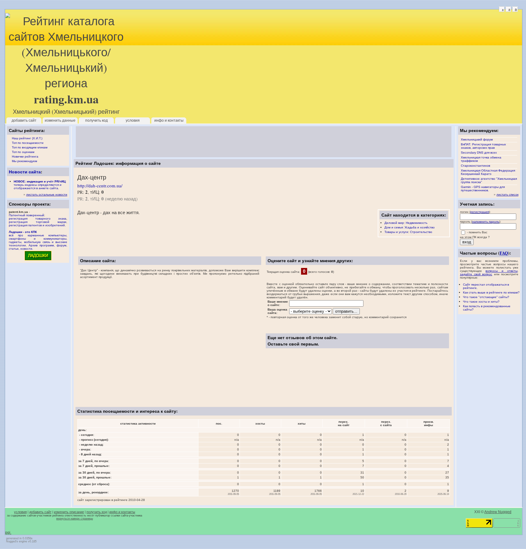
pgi (7, 532)
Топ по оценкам (23, 152)
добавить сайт (24, 120)
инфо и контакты (169, 120)
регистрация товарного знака (37, 218)
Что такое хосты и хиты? (481, 301)
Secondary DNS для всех (479, 152)
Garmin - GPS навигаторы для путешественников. (483, 188)
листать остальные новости (46, 194)
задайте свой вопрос (476, 274)
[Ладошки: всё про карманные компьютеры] (38, 260)
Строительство (421, 232)
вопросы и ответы (501, 271)
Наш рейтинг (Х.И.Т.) (27, 138)
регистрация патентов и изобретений (37, 225)
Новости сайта (25, 172)
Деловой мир (394, 222)
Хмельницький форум (477, 139)
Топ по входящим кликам (29, 147)
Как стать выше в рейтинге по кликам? (491, 292)
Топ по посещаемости (28, 142)
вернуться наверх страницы (74, 518)
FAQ (504, 253)
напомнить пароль (485, 221)
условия (133, 120)
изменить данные (60, 120)
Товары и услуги (396, 232)
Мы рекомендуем (24, 161)
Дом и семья (393, 227)
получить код (96, 120)
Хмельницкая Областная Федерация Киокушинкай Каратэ (488, 172)
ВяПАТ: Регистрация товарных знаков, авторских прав (483, 146)
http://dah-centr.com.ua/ (99, 185)
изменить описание (69, 512)
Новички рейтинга (25, 156)
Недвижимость (416, 222)
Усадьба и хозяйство (420, 227)
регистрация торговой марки (37, 222)
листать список (507, 194)
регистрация (479, 212)
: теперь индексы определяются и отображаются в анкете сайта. (40, 185)
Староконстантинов (475, 165)
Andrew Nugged (497, 512)
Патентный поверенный (26, 215)
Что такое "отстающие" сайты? (486, 297)
